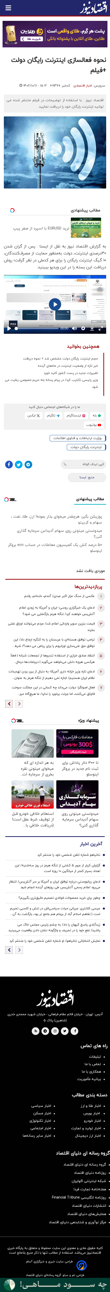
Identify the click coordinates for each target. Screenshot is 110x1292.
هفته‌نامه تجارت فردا (90, 1189)
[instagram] (55, 1031)
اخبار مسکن (42, 1113)
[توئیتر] (19, 464)
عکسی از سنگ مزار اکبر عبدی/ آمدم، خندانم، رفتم (59, 596)
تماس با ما (93, 1064)
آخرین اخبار (91, 844)
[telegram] (45, 1031)
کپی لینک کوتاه (93, 464)
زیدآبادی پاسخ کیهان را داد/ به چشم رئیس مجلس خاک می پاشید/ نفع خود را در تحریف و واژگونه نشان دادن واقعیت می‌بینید (54, 927)
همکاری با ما (91, 1071)
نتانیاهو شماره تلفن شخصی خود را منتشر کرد (68, 855)
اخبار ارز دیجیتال (88, 1135)
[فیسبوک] (9, 464)
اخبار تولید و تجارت (86, 1128)
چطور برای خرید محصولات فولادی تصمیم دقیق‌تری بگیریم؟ (59, 898)
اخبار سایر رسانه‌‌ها (37, 1135)
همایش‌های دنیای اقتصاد (86, 1214)
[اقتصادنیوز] (55, 998)
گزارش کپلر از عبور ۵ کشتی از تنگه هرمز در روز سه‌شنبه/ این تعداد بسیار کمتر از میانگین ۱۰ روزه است (57, 868)
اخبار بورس (92, 1113)
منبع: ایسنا (87, 477)
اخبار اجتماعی (40, 1128)
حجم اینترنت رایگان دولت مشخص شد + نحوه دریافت (60, 358)
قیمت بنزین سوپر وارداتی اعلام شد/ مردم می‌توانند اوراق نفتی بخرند (51, 626)
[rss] (36, 1031)
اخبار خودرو (92, 1120)
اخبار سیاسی (41, 1105)
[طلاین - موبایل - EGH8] (55, 34)
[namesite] (93, 7)
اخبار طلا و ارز (91, 1105)
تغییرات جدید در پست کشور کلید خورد (71, 373)
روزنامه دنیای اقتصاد (90, 1172)
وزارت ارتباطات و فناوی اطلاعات (77, 438)
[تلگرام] (28, 464)
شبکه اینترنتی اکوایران (89, 1181)
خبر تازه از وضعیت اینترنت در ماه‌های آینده (68, 366)
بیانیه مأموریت (89, 1079)
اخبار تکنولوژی (40, 1120)
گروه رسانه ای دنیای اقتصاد (84, 1164)
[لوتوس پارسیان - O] (55, 1285)
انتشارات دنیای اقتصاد (89, 1205)
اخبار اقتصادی (82, 85)
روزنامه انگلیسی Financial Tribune (79, 1197)
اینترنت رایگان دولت (86, 447)
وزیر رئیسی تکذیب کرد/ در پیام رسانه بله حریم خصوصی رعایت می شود (51, 383)
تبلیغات (95, 1056)
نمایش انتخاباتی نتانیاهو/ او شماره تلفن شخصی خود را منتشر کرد (54, 941)
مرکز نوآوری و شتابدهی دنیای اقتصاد (77, 1222)
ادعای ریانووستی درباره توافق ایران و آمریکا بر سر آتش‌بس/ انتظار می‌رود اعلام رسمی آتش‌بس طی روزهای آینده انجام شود (54, 884)
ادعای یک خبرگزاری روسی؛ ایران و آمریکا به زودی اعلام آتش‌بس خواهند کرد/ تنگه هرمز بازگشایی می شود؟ (57, 611)
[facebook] (75, 1031)
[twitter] (64, 1031)
